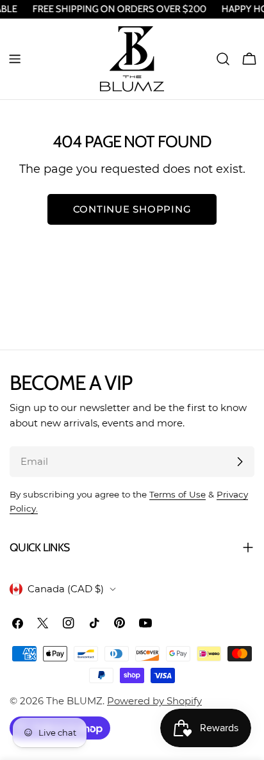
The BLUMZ (74, 701)
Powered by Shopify (154, 701)
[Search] (223, 59)
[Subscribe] (239, 461)
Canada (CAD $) (66, 589)
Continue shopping (132, 209)
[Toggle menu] (15, 59)
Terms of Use (177, 494)
